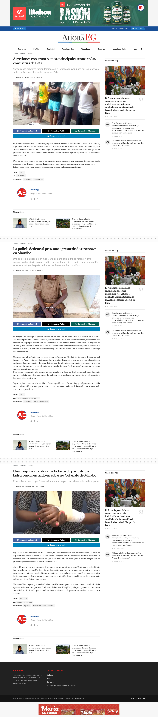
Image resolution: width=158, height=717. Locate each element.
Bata (49, 678)
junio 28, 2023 (30, 486)
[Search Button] (142, 49)
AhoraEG (21, 698)
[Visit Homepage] (79, 38)
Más (135, 49)
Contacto (21, 29)
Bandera (50, 682)
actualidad (27, 179)
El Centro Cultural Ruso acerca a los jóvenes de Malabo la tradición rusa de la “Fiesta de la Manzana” (128, 143)
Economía (22, 49)
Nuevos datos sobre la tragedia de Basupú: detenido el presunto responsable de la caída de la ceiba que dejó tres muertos (84, 224)
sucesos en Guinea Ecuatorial (43, 605)
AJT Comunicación (78, 698)
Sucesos (30, 53)
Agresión (27, 605)
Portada (15, 53)
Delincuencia (38, 179)
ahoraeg (18, 77)
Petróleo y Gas (68, 49)
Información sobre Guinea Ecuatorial (61, 685)
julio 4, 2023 (29, 77)
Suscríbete (138, 29)
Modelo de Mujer (119, 49)
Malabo (50, 675)
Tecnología (85, 49)
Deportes (101, 49)
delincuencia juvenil (41, 401)
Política (36, 49)
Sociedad (50, 49)
